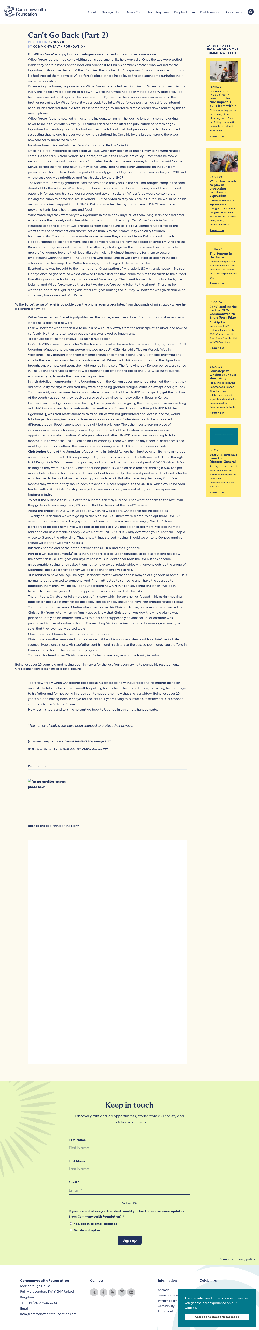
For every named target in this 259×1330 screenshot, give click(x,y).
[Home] (25, 12)
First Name (77, 1140)
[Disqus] (107, 899)
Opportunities (233, 12)
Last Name (77, 1161)
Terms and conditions (172, 1295)
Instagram (122, 1292)
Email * (74, 1182)
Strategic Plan (110, 12)
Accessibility (166, 1306)
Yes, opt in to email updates (95, 1224)
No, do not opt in (86, 1230)
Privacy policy (167, 1301)
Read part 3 (37, 766)
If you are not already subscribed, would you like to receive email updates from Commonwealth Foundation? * (126, 1213)
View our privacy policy (237, 1259)
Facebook (103, 1292)
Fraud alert (165, 1311)
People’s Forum (184, 12)
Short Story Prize (157, 12)
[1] (45, 414)
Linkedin (131, 1292)
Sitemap (163, 1290)
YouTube (112, 1292)
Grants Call (133, 12)
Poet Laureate (209, 12)
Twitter (94, 1292)
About (92, 12)
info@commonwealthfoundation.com (48, 1314)
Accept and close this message (217, 1317)
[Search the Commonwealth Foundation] (250, 12)
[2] (71, 554)
